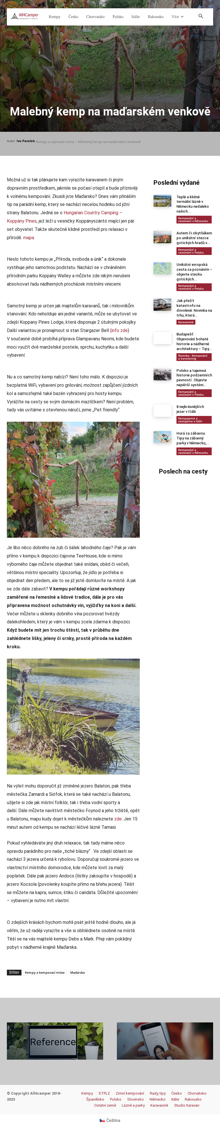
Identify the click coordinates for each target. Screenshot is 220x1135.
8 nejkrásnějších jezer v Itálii (190, 409)
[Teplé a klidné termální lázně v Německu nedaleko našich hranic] (162, 201)
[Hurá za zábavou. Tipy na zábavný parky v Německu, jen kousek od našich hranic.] (162, 437)
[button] (200, 16)
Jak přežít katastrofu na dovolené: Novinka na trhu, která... (194, 308)
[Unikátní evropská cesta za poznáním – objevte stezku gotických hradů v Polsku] (162, 268)
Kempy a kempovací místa (44, 972)
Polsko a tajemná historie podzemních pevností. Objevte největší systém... (194, 377)
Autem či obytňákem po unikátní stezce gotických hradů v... (194, 238)
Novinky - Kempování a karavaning (192, 357)
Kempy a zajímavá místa (55, 141)
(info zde (119, 330)
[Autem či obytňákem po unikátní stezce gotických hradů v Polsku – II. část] (162, 237)
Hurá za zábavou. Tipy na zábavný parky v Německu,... (193, 438)
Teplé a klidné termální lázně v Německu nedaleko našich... (192, 204)
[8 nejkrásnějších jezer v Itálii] (162, 410)
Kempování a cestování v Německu (193, 219)
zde (118, 819)
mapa (28, 237)
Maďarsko (77, 972)
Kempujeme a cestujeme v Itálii (190, 419)
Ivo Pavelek (26, 141)
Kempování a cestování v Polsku (191, 251)
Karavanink (186, 322)
